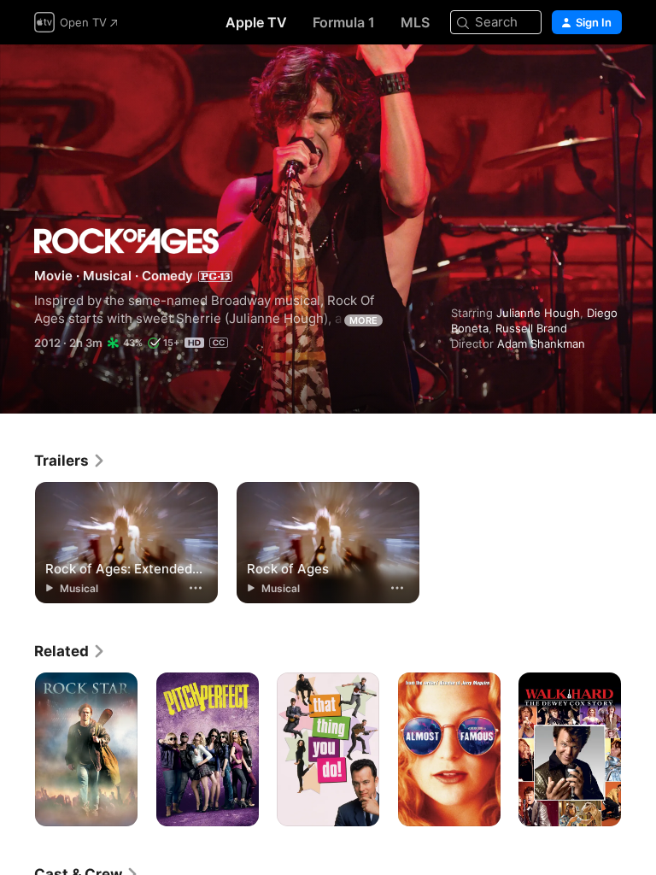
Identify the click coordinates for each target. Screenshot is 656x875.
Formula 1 (344, 22)
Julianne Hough (538, 313)
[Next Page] (639, 749)
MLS (415, 22)
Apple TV (256, 22)
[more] (196, 588)
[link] (70, 460)
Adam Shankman (541, 343)
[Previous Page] (17, 749)
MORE (363, 320)
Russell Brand (531, 328)
